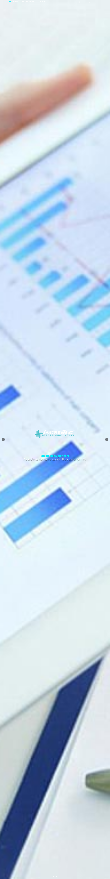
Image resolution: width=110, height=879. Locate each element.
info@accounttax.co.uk (96, 2)
